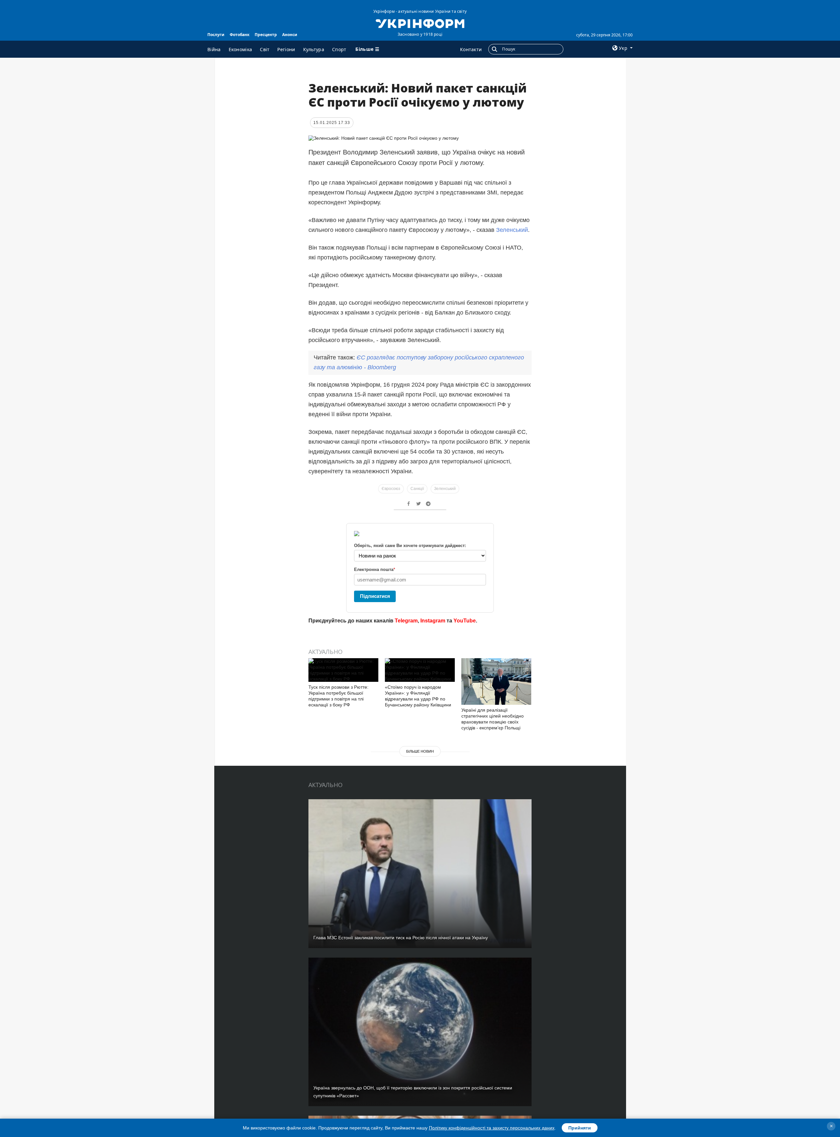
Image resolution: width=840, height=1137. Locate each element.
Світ (264, 49)
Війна (214, 49)
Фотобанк (239, 34)
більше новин (420, 751)
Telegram (406, 620)
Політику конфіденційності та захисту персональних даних (492, 1127)
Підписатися (375, 596)
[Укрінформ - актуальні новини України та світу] (420, 23)
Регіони (286, 49)
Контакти (471, 49)
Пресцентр (266, 34)
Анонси (289, 34)
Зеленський (512, 230)
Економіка (240, 49)
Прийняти (579, 1127)
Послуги (215, 34)
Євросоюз (391, 488)
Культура (313, 49)
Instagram (432, 620)
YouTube (464, 620)
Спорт (339, 49)
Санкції (417, 488)
